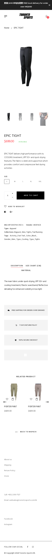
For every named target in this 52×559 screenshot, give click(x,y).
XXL (40, 181)
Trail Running (37, 232)
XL (31, 181)
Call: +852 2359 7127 (12, 494)
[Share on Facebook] (5, 212)
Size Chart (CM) (33, 265)
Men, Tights (26, 232)
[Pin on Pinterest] (11, 212)
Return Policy (9, 470)
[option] (26, 66)
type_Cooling (23, 239)
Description (17, 265)
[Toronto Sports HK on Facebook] (27, 547)
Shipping (7, 465)
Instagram (8, 524)
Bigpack (17, 232)
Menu (6, 16)
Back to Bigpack (28, 431)
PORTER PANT (10, 406)
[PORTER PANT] (13, 399)
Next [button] (43, 77)
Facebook (8, 518)
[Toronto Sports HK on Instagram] (33, 547)
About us (8, 459)
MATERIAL (26, 270)
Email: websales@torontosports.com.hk (20, 500)
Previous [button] (8, 77)
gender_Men (10, 239)
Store (6, 476)
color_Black (31, 235)
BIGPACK (37, 224)
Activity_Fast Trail (17, 235)
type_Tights (35, 239)
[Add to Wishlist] (31, 399)
